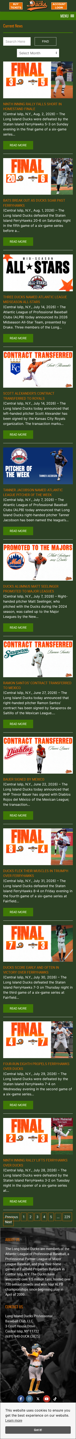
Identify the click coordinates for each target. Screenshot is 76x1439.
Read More (18, 145)
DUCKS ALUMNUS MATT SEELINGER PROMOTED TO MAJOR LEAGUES (30, 589)
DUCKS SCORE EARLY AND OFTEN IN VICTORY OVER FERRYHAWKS (31, 970)
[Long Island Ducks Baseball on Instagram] (29, 1398)
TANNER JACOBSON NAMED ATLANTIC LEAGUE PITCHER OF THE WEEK (33, 492)
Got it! (38, 1430)
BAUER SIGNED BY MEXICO (23, 779)
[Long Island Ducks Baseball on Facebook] (20, 1398)
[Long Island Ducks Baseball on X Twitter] (38, 1398)
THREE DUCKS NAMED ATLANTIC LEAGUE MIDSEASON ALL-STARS (35, 299)
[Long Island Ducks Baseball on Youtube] (46, 1398)
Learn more (13, 1420)
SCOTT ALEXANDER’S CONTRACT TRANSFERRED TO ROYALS (28, 396)
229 (67, 1217)
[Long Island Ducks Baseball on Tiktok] (55, 1398)
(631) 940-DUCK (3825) (22, 1336)
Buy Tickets (16, 6)
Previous (11, 1217)
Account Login (59, 6)
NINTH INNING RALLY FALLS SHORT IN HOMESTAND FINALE (32, 106)
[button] (64, 16)
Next (8, 1222)
